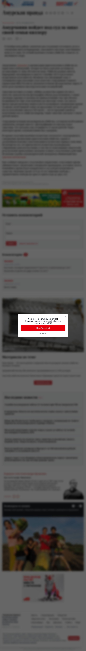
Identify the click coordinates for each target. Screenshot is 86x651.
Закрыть (43, 333)
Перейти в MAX (43, 328)
